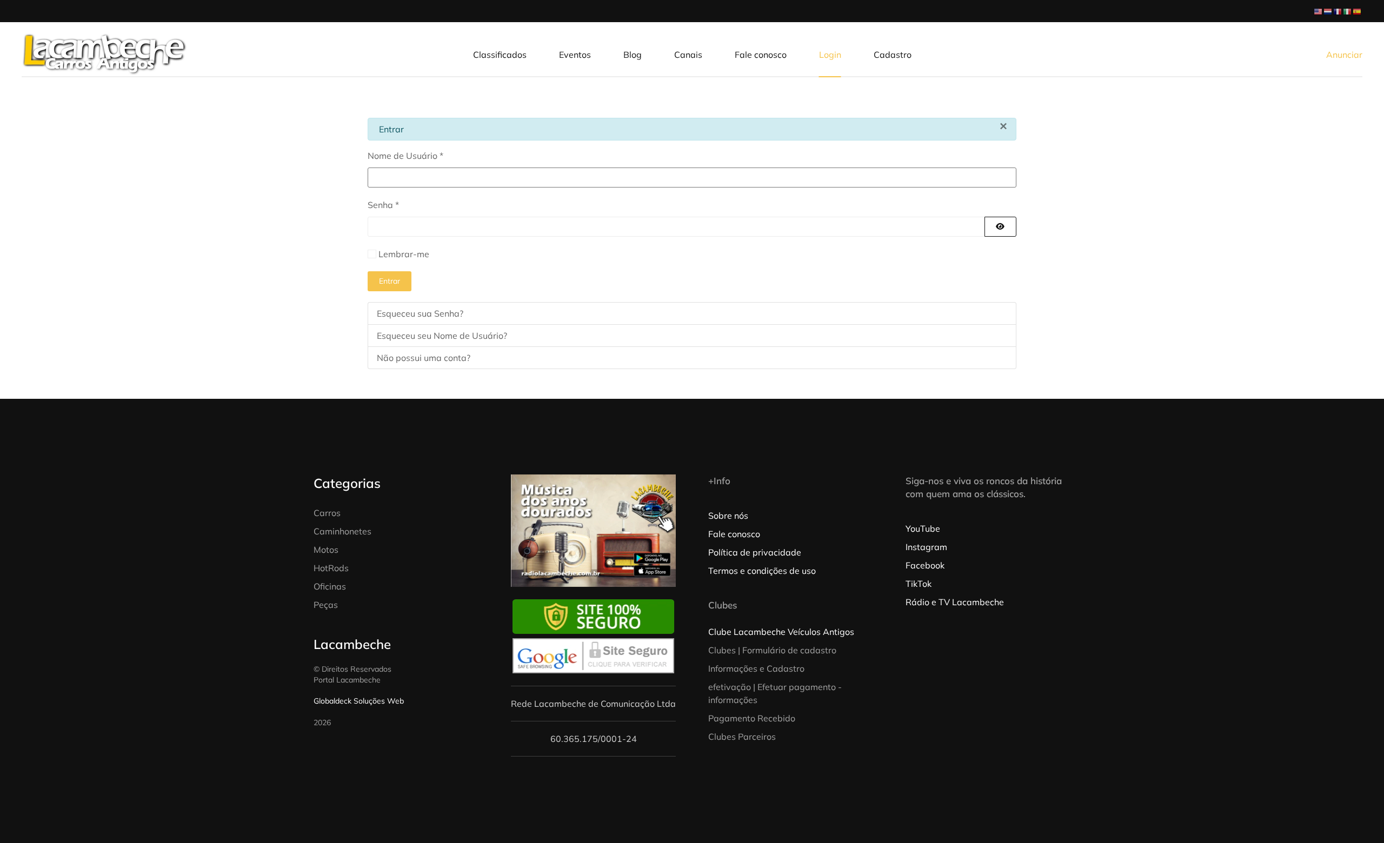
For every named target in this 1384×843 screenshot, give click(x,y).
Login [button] (830, 54)
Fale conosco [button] (761, 54)
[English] (1318, 11)
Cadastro (892, 54)
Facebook (925, 565)
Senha (383, 204)
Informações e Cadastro (756, 668)
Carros (327, 512)
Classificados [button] (500, 54)
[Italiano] (1348, 11)
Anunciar (1344, 54)
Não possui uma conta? (423, 357)
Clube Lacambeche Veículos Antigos (781, 631)
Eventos (575, 54)
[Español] (1357, 11)
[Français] (1338, 11)
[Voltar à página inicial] (104, 54)
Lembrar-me (403, 254)
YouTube (923, 528)
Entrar (389, 281)
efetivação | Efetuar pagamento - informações (775, 693)
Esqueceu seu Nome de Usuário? (442, 335)
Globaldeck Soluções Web (359, 701)
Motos (326, 549)
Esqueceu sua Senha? (420, 313)
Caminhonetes (342, 531)
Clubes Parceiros (742, 736)
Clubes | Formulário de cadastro (772, 650)
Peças (326, 604)
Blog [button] (632, 54)
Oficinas (330, 586)
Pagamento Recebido (751, 718)
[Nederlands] (1328, 11)
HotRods (331, 568)
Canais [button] (688, 54)
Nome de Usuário (405, 155)
